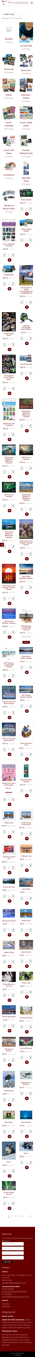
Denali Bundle (9, 275)
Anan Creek (26, 983)
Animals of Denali (26, 1018)
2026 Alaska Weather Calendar (26, 577)
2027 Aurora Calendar (9, 496)
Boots (26, 1153)
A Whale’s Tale (26, 856)
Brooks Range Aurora (9, 1193)
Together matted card (9, 858)
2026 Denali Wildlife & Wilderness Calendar (26, 497)
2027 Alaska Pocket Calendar (26, 696)
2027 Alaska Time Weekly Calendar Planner (8, 587)
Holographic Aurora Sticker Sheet (9, 377)
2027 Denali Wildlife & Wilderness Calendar (8, 534)
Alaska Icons (8, 823)
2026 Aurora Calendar (26, 458)
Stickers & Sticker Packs (9, 208)
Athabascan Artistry (9, 1050)
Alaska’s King (9, 952)
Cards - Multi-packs (26, 125)
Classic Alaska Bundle (26, 230)
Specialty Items (26, 180)
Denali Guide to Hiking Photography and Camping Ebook (26, 290)
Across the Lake (9, 887)
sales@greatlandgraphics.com (14, 1283)
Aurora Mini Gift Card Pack (9, 245)
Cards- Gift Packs (9, 153)
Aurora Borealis (26, 1048)
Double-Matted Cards (26, 153)
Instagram (6, 1306)
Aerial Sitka (26, 889)
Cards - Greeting (9, 125)
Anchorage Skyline (9, 1017)
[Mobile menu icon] (31, 3)
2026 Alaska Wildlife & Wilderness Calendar (26, 414)
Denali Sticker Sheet (9, 334)
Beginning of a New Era (26, 1083)
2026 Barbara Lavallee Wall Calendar (26, 628)
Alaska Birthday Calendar (26, 781)
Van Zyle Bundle (26, 364)
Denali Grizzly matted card (26, 823)
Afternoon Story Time (26, 744)
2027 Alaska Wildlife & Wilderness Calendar (8, 460)
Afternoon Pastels (9, 921)
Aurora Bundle (26, 200)
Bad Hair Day (9, 1091)
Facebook (6, 1304)
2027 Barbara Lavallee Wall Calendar (9, 664)
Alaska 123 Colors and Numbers (9, 784)
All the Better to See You (9, 985)
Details (26, 642)
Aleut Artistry (26, 952)
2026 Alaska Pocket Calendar (26, 657)
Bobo (9, 1162)
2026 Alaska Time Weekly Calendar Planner (26, 543)
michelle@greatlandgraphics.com (15, 1297)
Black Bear (9, 1122)
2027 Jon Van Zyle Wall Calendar (9, 739)
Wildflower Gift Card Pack (9, 424)
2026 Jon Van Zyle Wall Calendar (9, 702)
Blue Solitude (26, 1122)
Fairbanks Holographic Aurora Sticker (26, 327)
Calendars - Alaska (26, 97)
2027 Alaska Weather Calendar (9, 622)
